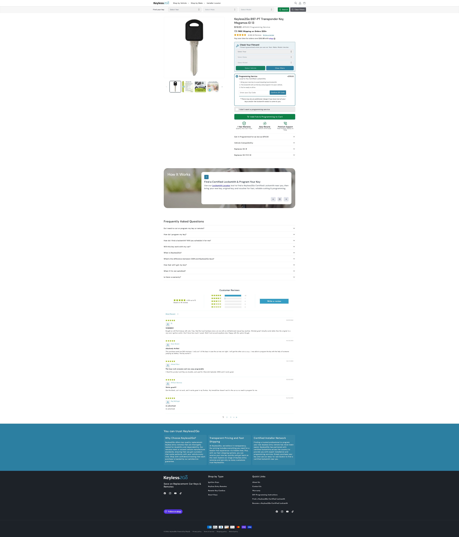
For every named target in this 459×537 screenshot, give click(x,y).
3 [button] (230, 417)
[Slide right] (222, 86)
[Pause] (280, 199)
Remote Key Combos (216, 490)
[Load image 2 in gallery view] (188, 86)
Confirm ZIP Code (278, 92)
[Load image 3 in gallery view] (200, 86)
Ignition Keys (213, 482)
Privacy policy (197, 531)
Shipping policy (222, 531)
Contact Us (256, 486)
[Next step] (286, 199)
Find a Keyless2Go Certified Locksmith (268, 499)
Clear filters (300, 9)
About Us (256, 482)
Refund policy (233, 531)
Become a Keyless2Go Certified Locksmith (270, 503)
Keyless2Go (173, 531)
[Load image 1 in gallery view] (175, 86)
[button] (181, 3)
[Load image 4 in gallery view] (213, 86)
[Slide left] (166, 86)
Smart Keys (213, 495)
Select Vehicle (250, 68)
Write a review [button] (274, 301)
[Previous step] (273, 199)
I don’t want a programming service (254, 109)
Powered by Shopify (184, 531)
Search (285, 9)
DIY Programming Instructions (264, 495)
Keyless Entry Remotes (217, 486)
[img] (170, 320)
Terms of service (209, 531)
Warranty (256, 490)
